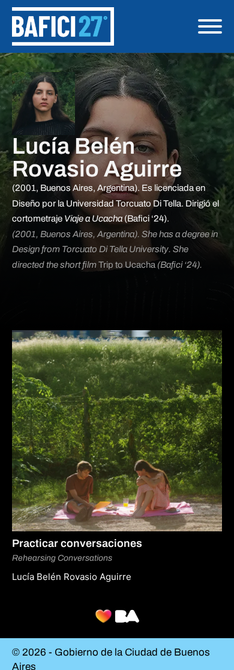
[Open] (210, 26)
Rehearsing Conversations (62, 558)
